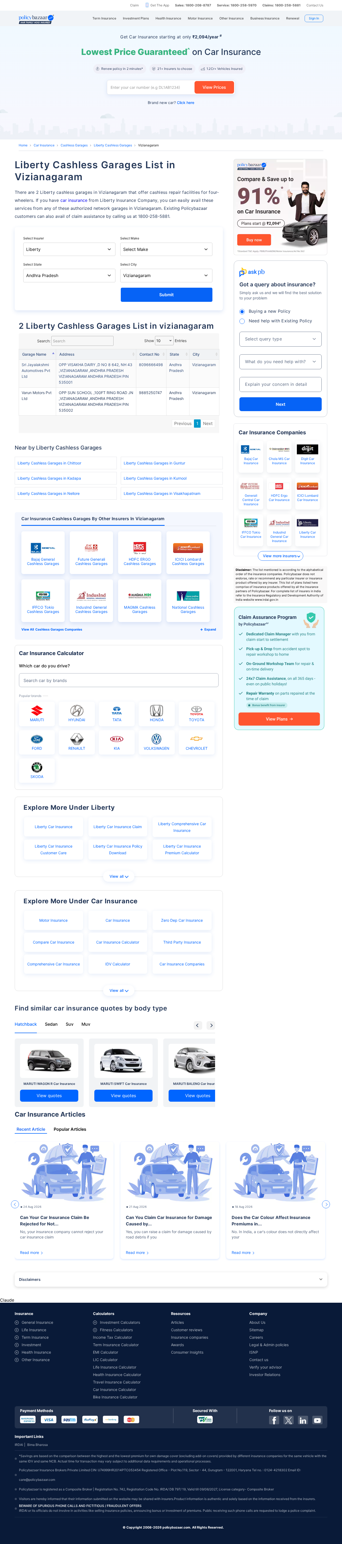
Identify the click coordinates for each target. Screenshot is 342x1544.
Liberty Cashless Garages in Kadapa (49, 478)
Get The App (159, 5)
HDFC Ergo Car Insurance (279, 498)
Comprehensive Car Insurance (53, 964)
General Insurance (37, 1322)
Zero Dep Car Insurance (182, 920)
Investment (31, 1344)
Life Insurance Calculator (114, 1367)
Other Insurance (36, 1359)
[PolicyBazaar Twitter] (288, 1420)
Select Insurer (33, 238)
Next (208, 423)
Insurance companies (189, 1337)
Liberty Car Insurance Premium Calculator (182, 849)
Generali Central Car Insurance (250, 500)
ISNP (253, 1352)
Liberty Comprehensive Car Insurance (182, 827)
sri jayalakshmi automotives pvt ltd (36, 370)
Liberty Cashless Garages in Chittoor (49, 463)
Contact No (149, 354)
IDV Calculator (117, 964)
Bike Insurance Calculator (115, 1397)
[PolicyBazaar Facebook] (274, 1420)
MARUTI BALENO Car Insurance (197, 1084)
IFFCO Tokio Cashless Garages (43, 609)
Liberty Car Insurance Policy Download (117, 849)
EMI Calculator (105, 1352)
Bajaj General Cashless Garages (43, 561)
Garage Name (34, 354)
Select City (128, 264)
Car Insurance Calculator (117, 942)
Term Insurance (35, 1337)
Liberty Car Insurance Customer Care (53, 849)
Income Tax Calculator (112, 1337)
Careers (256, 1337)
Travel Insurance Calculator (117, 1382)
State (174, 354)
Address (67, 354)
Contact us (258, 1359)
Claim (134, 5)
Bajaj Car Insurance (251, 461)
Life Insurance (34, 1330)
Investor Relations (264, 1374)
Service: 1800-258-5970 (236, 5)
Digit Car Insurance (307, 461)
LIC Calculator (105, 1359)
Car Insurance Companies (182, 964)
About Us (257, 1322)
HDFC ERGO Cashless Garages (140, 561)
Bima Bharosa (37, 1445)
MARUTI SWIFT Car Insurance (123, 1084)
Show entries (165, 340)
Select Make (129, 238)
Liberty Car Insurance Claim (118, 826)
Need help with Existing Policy (280, 320)
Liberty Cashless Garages (113, 145)
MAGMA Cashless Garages (139, 609)
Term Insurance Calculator (116, 1344)
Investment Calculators (120, 1322)
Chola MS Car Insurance (279, 461)
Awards (177, 1344)
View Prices (214, 87)
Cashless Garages (74, 145)
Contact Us (314, 5)
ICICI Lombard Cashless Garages (188, 561)
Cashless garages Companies (58, 629)
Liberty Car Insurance (53, 826)
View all (117, 876)
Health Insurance (36, 1352)
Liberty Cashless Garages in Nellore (49, 493)
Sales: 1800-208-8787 (193, 5)
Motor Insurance (53, 920)
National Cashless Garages (188, 609)
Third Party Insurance (182, 942)
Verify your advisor (265, 1367)
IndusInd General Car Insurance (279, 536)
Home (23, 145)
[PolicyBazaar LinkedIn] (303, 1420)
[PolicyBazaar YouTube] (317, 1420)
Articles (177, 1322)
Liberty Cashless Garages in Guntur (154, 463)
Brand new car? (171, 102)
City (196, 354)
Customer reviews (186, 1330)
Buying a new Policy (270, 311)
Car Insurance (44, 145)
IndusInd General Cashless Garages (91, 609)
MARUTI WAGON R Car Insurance (49, 1084)
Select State (32, 264)
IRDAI (19, 1445)
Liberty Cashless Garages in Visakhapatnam (162, 493)
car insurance (73, 200)
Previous (183, 423)
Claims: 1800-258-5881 (281, 5)
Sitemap (256, 1330)
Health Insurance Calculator (117, 1374)
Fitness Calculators (116, 1330)
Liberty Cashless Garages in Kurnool (155, 478)
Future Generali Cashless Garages (91, 561)
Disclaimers (30, 1279)
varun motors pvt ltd (37, 395)
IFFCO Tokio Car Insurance (250, 534)
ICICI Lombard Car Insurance (307, 498)
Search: (43, 341)
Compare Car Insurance (53, 942)
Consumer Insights (187, 1352)
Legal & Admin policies (269, 1344)
